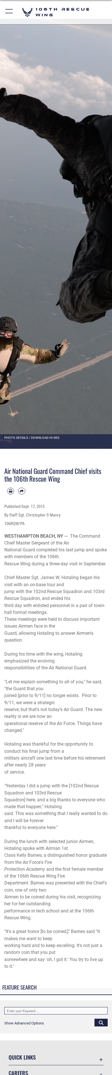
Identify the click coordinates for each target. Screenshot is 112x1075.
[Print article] (10, 491)
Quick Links (22, 1057)
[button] (9, 12)
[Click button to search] (101, 1022)
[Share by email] (21, 491)
